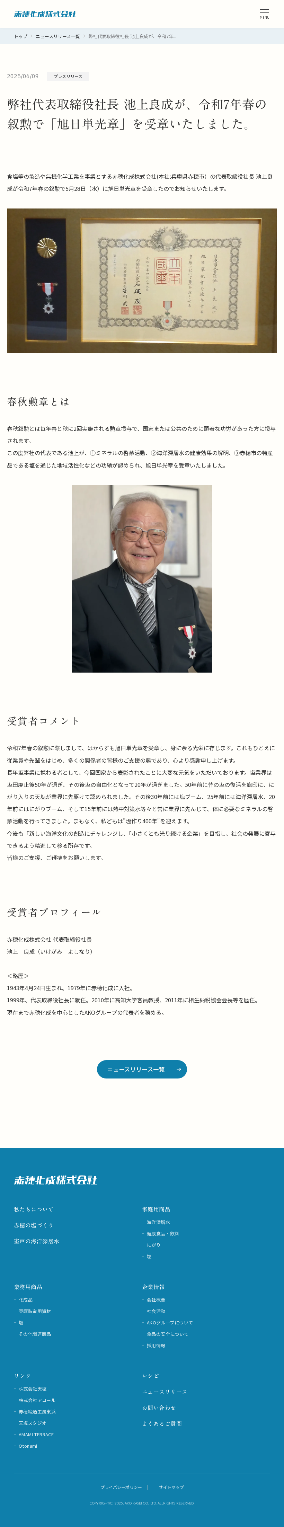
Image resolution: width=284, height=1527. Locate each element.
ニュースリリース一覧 (58, 36)
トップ (20, 36)
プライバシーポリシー (121, 1487)
